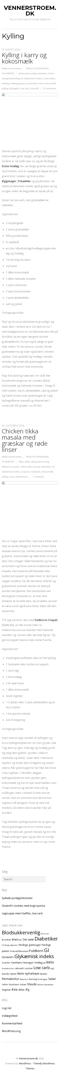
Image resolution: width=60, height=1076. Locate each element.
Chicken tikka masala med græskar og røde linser (25, 440)
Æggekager (9, 181)
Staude (32, 984)
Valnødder (49, 984)
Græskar (25, 471)
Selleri (5, 984)
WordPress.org (11, 1031)
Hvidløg (5, 83)
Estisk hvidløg (10, 166)
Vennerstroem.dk (28, 1058)
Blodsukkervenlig (27, 73)
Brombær (6, 939)
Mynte (13, 973)
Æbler (27, 461)
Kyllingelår (14, 88)
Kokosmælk (50, 83)
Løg (52, 968)
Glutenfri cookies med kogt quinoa (23, 906)
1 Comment (38, 476)
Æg (28, 989)
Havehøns (16, 962)
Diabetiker (42, 73)
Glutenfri (8, 957)
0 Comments (49, 88)
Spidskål (34, 88)
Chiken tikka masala (30, 466)
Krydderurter (8, 968)
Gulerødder (49, 78)
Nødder (43, 973)
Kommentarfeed (12, 1023)
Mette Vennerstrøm (12, 68)
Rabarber (24, 979)
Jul (44, 962)
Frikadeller (24, 181)
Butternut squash (10, 466)
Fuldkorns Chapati (46, 620)
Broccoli (45, 933)
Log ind (6, 1008)
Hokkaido (35, 471)
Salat (52, 979)
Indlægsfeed (9, 1016)
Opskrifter (8, 73)
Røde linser (22, 476)
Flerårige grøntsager (29, 944)
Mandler (6, 973)
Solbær (23, 984)
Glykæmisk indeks (33, 78)
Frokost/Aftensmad (37, 68)
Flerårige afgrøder (10, 945)
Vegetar (6, 989)
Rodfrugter (43, 979)
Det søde (28, 939)
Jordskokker (32, 83)
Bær (20, 939)
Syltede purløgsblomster (17, 898)
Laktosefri (19, 968)
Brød (15, 939)
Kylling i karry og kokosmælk (24, 58)
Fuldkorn (36, 950)
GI (22, 78)
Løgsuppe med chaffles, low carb (22, 913)
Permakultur (10, 979)
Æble (21, 461)
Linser (12, 476)
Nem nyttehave (28, 973)
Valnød (40, 984)
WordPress (25, 1063)
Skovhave (14, 984)
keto (41, 83)
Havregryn (28, 962)
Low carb (24, 88)
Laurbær (29, 968)
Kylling (5, 88)
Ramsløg (33, 979)
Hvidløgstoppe (17, 83)
